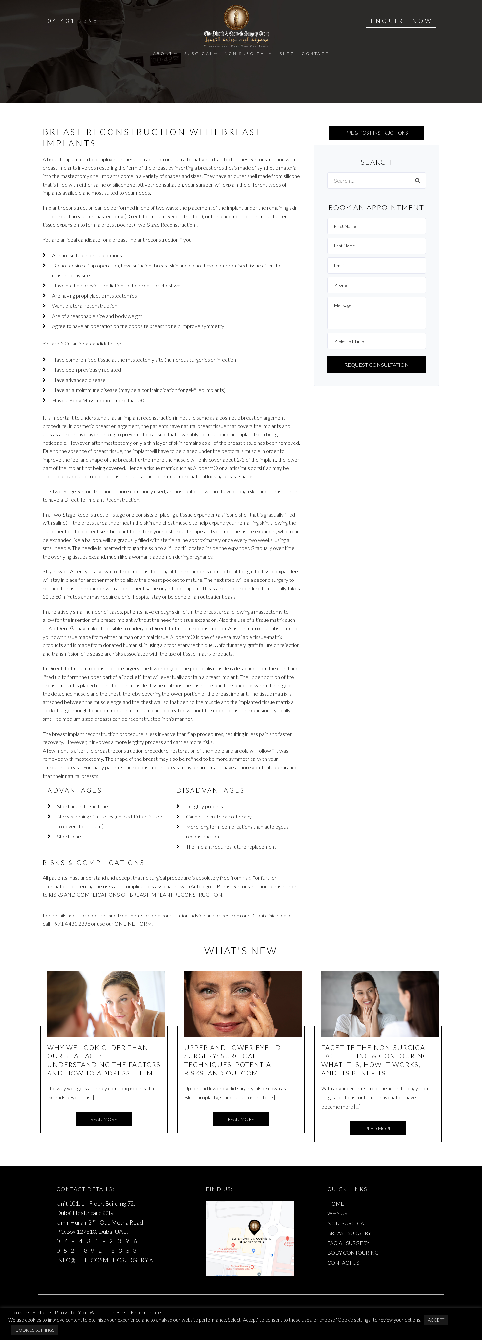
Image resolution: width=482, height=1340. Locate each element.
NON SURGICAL (246, 53)
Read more (103, 1119)
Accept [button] (436, 1320)
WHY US (337, 1213)
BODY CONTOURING (353, 1253)
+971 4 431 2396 (71, 923)
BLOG (287, 53)
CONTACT (315, 53)
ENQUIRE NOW (401, 20)
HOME (335, 1203)
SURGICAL (198, 53)
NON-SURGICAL (347, 1223)
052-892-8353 (98, 1250)
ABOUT (163, 53)
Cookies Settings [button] (34, 1330)
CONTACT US (343, 1262)
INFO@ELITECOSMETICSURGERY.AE (106, 1260)
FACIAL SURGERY (348, 1243)
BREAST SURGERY (349, 1233)
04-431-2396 (99, 1241)
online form (133, 923)
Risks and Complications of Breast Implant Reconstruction (135, 894)
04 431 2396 (73, 20)
